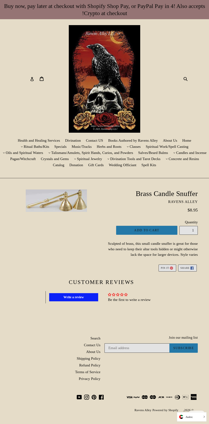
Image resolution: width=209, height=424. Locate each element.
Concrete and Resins (181, 159)
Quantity (191, 222)
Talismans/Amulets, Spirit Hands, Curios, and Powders (89, 152)
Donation (76, 165)
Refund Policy (89, 365)
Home (186, 140)
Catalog (58, 165)
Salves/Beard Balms (153, 153)
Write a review (73, 297)
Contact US (94, 140)
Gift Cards (96, 165)
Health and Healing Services (39, 140)
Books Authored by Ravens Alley (133, 140)
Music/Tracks (82, 147)
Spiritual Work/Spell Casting (167, 147)
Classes (133, 146)
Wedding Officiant (122, 165)
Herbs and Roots (109, 147)
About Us (170, 140)
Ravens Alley (143, 410)
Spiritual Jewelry (87, 159)
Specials (60, 147)
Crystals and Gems (55, 159)
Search (95, 338)
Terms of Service (87, 372)
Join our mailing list (183, 337)
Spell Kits (148, 165)
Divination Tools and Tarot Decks (132, 159)
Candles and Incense (189, 152)
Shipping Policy (88, 358)
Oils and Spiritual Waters (22, 152)
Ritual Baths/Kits (34, 146)
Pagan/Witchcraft (23, 159)
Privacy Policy (89, 379)
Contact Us (92, 345)
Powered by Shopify (165, 410)
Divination (73, 140)
